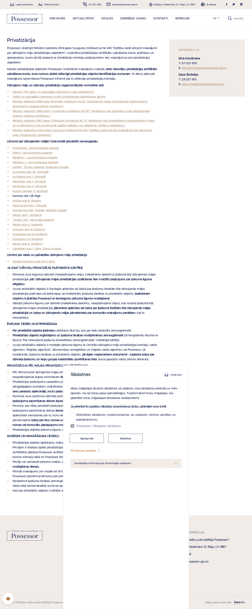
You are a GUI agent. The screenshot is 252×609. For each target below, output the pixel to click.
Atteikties (125, 438)
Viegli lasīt (176, 375)
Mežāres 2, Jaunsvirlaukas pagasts (35, 162)
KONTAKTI (160, 18)
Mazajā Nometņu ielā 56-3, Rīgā (34, 261)
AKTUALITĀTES (83, 18)
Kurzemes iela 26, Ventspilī (31, 172)
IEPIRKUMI (182, 18)
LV (215, 18)
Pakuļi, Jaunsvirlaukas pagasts (32, 152)
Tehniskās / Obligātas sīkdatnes (98, 426)
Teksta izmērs (51, 5)
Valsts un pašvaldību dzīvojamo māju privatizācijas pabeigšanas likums (59, 96)
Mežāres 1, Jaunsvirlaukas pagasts (35, 157)
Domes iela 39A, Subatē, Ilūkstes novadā (40, 210)
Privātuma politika (84, 450)
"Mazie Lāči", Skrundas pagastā (33, 219)
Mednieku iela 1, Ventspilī (29, 181)
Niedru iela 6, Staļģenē (28, 243)
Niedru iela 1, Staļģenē (27, 215)
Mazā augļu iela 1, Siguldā (29, 205)
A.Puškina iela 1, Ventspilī (29, 176)
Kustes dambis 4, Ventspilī (30, 191)
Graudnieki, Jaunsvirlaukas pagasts (36, 148)
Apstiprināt (86, 438)
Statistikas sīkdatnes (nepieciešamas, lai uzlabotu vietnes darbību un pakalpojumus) (126, 417)
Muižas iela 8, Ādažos (27, 200)
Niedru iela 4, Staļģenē (28, 224)
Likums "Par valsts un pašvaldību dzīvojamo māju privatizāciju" (54, 92)
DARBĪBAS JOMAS (133, 18)
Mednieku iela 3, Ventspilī (29, 186)
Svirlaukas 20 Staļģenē (28, 239)
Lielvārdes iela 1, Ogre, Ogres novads (37, 248)
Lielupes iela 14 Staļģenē (29, 229)
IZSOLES (107, 18)
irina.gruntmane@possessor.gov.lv (204, 68)
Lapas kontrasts (24, 5)
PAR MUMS (57, 18)
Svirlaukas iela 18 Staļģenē (30, 234)
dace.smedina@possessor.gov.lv (203, 84)
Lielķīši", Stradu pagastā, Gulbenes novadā (41, 167)
